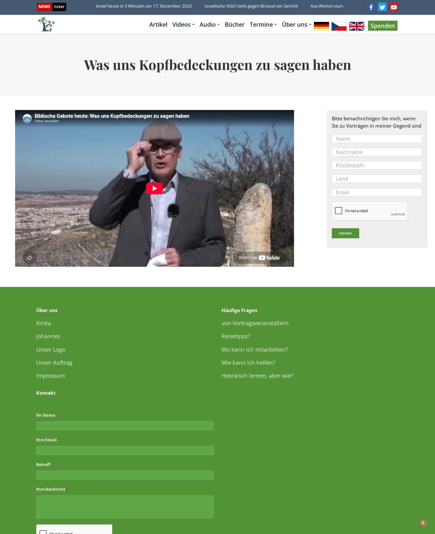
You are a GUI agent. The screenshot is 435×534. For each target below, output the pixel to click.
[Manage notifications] (423, 523)
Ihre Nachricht (52, 489)
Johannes (48, 336)
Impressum (50, 375)
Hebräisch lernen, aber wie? (257, 375)
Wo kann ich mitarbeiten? (255, 349)
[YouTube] (393, 7)
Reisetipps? (236, 336)
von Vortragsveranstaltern (255, 323)
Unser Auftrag (54, 362)
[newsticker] (51, 5)
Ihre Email (48, 440)
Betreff (44, 464)
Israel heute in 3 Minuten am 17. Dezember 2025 (134, 6)
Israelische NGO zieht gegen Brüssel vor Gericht (241, 6)
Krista (43, 323)
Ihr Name (47, 415)
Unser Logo (50, 349)
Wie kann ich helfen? (248, 362)
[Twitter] (382, 7)
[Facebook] (371, 7)
